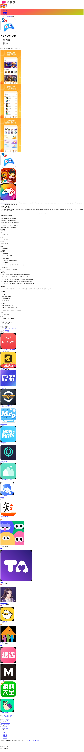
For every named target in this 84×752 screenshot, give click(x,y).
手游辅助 (2, 351)
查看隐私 (7, 331)
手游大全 (5, 10)
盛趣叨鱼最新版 (3, 621)
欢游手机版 (2, 386)
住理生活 (2, 642)
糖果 (1, 545)
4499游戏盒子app (4, 697)
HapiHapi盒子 (3, 442)
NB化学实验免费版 (4, 712)
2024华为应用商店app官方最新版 (7, 349)
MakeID (2, 680)
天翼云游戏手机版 (4, 203)
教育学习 (2, 497)
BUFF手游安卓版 (4, 368)
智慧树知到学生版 (4, 516)
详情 (1, 519)
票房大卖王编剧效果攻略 (5, 716)
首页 (4, 9)
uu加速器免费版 (3, 461)
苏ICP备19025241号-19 (34, 740)
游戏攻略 (5, 13)
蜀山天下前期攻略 (4, 720)
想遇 (1, 663)
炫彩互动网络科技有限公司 (10, 328)
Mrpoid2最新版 (3, 424)
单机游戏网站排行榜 (4, 724)
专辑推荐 (5, 14)
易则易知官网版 (3, 495)
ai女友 (1, 582)
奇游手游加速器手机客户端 (6, 405)
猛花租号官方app (4, 603)
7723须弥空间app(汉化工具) (6, 479)
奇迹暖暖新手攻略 (4, 728)
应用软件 (5, 12)
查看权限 (7, 330)
